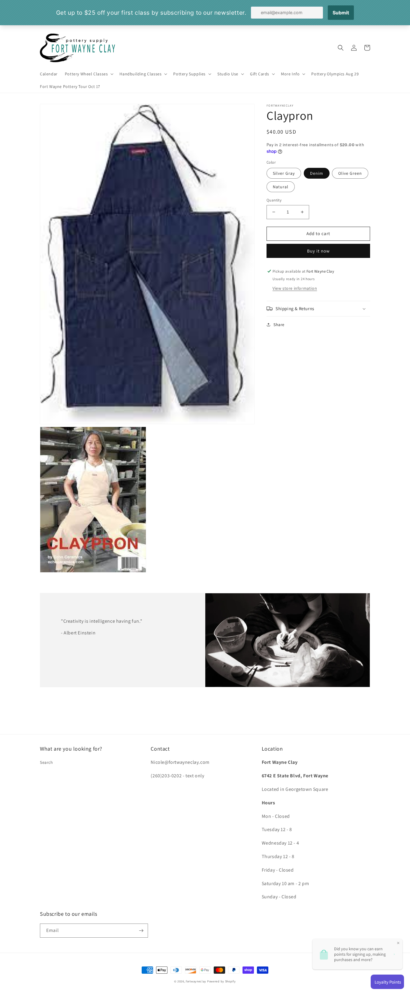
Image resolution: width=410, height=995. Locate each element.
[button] (88, 74)
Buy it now (318, 251)
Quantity (274, 200)
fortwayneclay (196, 981)
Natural (280, 186)
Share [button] (279, 324)
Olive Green (350, 173)
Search (46, 762)
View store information (295, 288)
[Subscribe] (141, 931)
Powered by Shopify (221, 981)
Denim (316, 173)
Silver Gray (284, 173)
